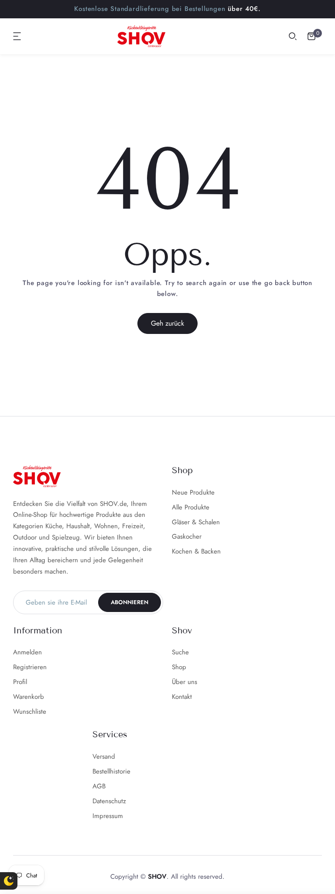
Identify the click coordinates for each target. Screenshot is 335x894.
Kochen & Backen (196, 551)
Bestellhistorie (111, 771)
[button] (17, 36)
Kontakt (182, 696)
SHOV (157, 876)
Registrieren (30, 667)
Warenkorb (28, 696)
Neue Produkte (193, 492)
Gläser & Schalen (196, 522)
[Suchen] (293, 36)
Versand (103, 756)
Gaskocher (187, 536)
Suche (180, 652)
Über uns (184, 682)
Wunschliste (29, 711)
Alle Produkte (190, 507)
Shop (179, 667)
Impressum (107, 816)
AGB (99, 786)
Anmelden (27, 652)
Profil (20, 682)
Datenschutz (109, 801)
